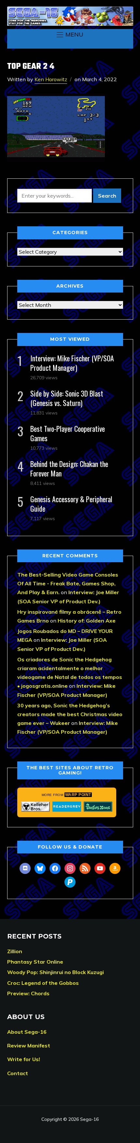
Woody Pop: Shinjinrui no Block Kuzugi (55, 972)
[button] (70, 35)
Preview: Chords (28, 993)
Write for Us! (23, 1059)
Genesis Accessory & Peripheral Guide (71, 504)
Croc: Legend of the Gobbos (43, 983)
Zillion (14, 951)
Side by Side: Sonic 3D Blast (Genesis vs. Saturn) (66, 398)
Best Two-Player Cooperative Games (67, 433)
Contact (17, 1073)
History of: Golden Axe (87, 620)
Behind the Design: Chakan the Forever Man (69, 468)
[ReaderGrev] (66, 807)
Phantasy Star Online (35, 961)
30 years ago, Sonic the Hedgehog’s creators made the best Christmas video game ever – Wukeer (69, 714)
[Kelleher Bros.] (35, 807)
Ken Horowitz (51, 79)
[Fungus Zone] (98, 807)
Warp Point (78, 794)
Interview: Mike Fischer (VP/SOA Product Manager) (72, 363)
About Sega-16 (27, 1032)
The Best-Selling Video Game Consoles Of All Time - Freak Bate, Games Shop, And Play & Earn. (67, 583)
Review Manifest (28, 1045)
